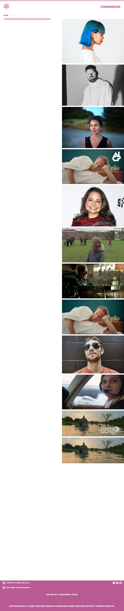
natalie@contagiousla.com (18, 582)
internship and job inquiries (18, 587)
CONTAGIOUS (110, 7)
